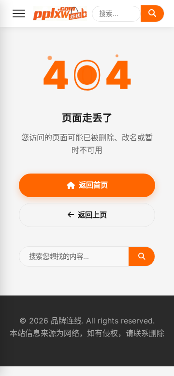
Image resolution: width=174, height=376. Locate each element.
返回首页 (93, 184)
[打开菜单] (19, 13)
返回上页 (92, 214)
